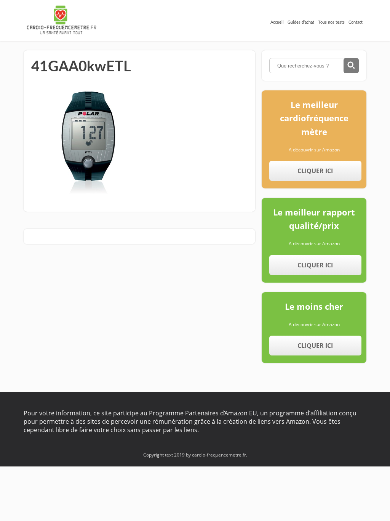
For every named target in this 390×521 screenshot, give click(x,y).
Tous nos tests (331, 22)
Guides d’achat (301, 22)
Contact (355, 22)
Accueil (277, 22)
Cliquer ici (315, 171)
